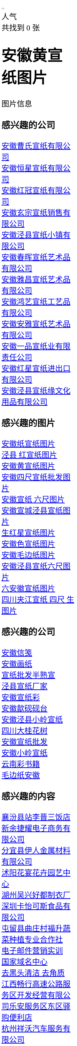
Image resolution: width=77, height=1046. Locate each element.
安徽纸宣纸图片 (28, 444)
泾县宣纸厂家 (24, 686)
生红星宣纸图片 (28, 533)
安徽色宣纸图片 (28, 544)
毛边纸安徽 (20, 775)
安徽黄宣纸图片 (28, 466)
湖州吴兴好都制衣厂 (35, 895)
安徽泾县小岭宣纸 (32, 719)
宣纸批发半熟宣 (28, 675)
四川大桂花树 (24, 730)
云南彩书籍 (20, 764)
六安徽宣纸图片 (28, 588)
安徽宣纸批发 (24, 742)
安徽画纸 (16, 664)
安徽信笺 (16, 653)
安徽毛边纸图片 (28, 555)
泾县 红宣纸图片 (29, 455)
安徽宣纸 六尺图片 (33, 499)
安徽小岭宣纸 (24, 753)
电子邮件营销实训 (32, 950)
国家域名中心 (24, 962)
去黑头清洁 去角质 (33, 973)
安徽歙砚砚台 (24, 708)
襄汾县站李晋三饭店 (35, 817)
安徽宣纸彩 (20, 697)
